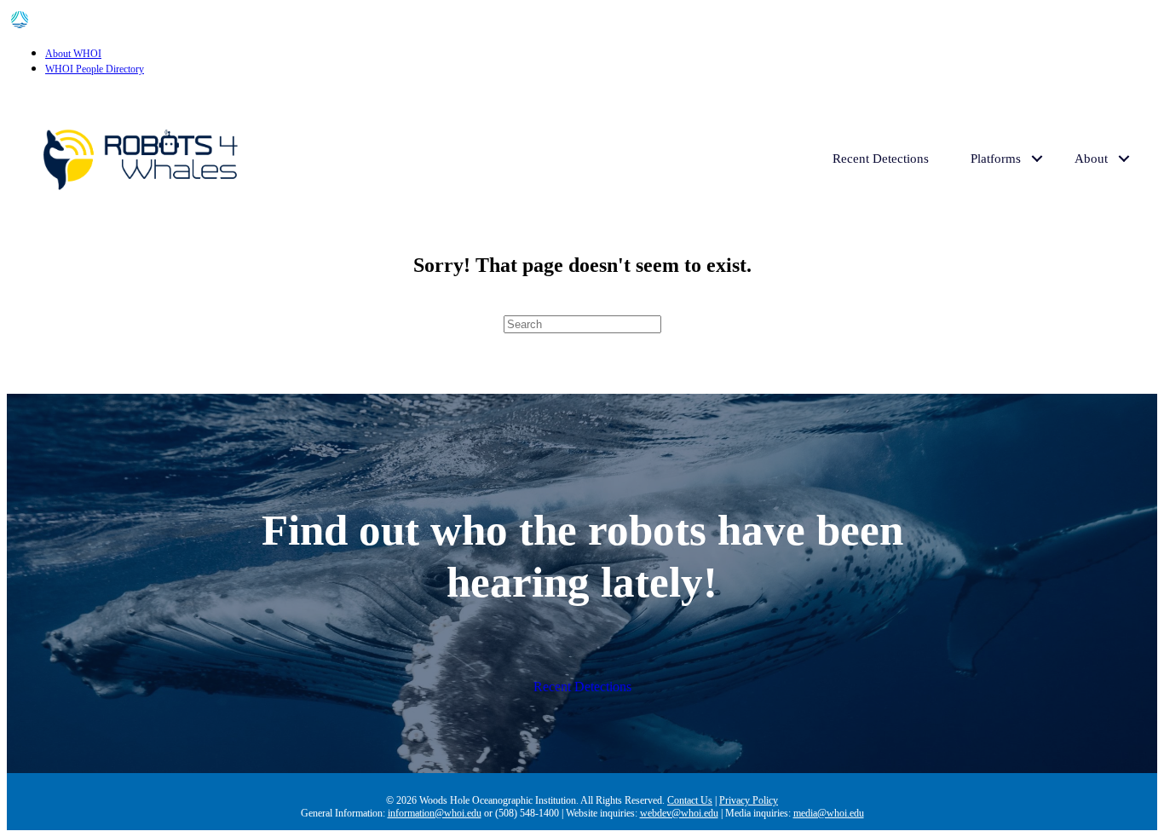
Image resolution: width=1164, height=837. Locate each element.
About (1091, 158)
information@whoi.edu (434, 813)
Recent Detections (881, 158)
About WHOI (73, 54)
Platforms (996, 158)
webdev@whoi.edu (679, 813)
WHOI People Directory (94, 69)
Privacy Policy (748, 800)
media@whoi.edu (828, 813)
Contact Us (689, 800)
